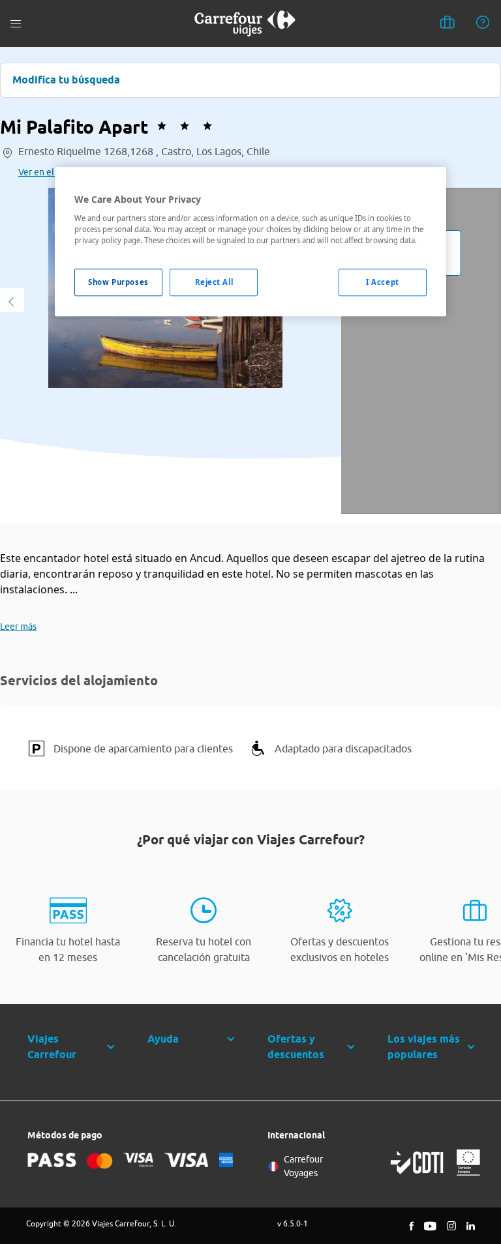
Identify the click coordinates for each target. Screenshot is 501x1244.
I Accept (382, 282)
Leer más (18, 626)
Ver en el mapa (48, 172)
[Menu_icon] (15, 23)
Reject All (214, 282)
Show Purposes (118, 282)
